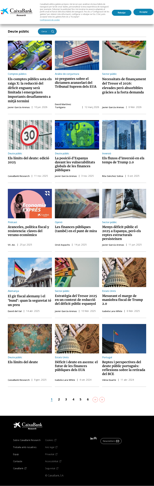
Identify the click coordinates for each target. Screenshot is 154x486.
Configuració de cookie (50, 20)
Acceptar (143, 12)
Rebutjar (122, 13)
